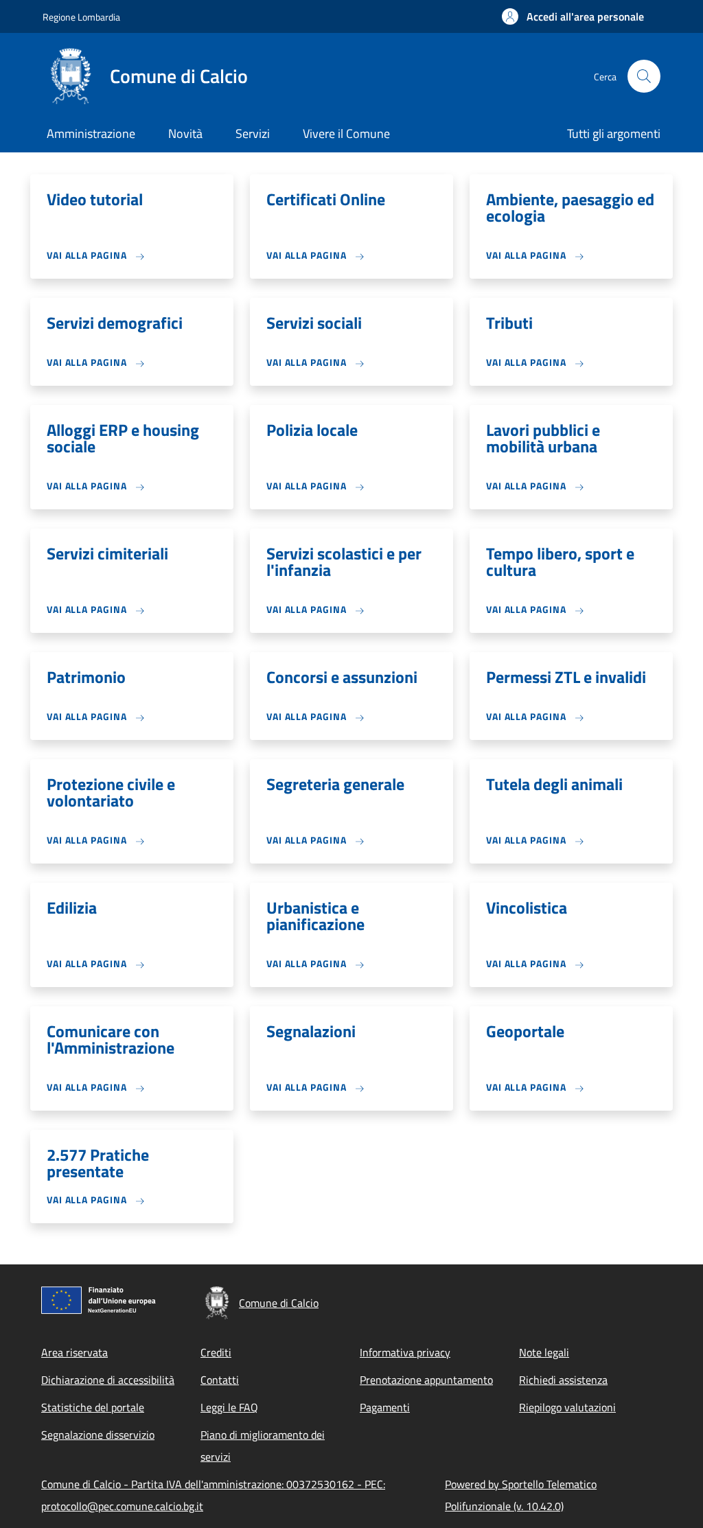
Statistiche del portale (92, 1407)
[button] (572, 16)
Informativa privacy (405, 1352)
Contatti (219, 1379)
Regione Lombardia (81, 17)
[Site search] (643, 76)
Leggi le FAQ (229, 1407)
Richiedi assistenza (563, 1379)
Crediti (215, 1352)
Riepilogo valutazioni (567, 1407)
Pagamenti (385, 1407)
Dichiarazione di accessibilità (107, 1379)
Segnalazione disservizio (97, 1434)
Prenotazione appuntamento (426, 1379)
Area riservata (74, 1352)
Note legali (544, 1352)
